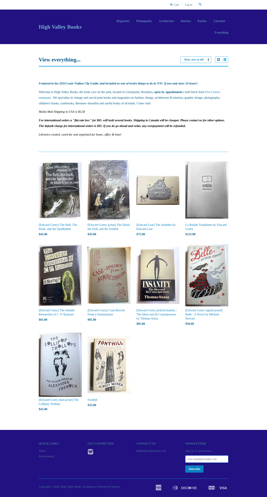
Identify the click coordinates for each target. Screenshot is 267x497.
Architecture (166, 21)
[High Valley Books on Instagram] (91, 453)
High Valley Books (60, 27)
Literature (219, 21)
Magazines (123, 21)
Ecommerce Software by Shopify (101, 486)
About (42, 450)
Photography (144, 21)
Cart (176, 4)
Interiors (186, 21)
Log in (188, 4)
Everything (221, 32)
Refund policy (46, 456)
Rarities (202, 21)
